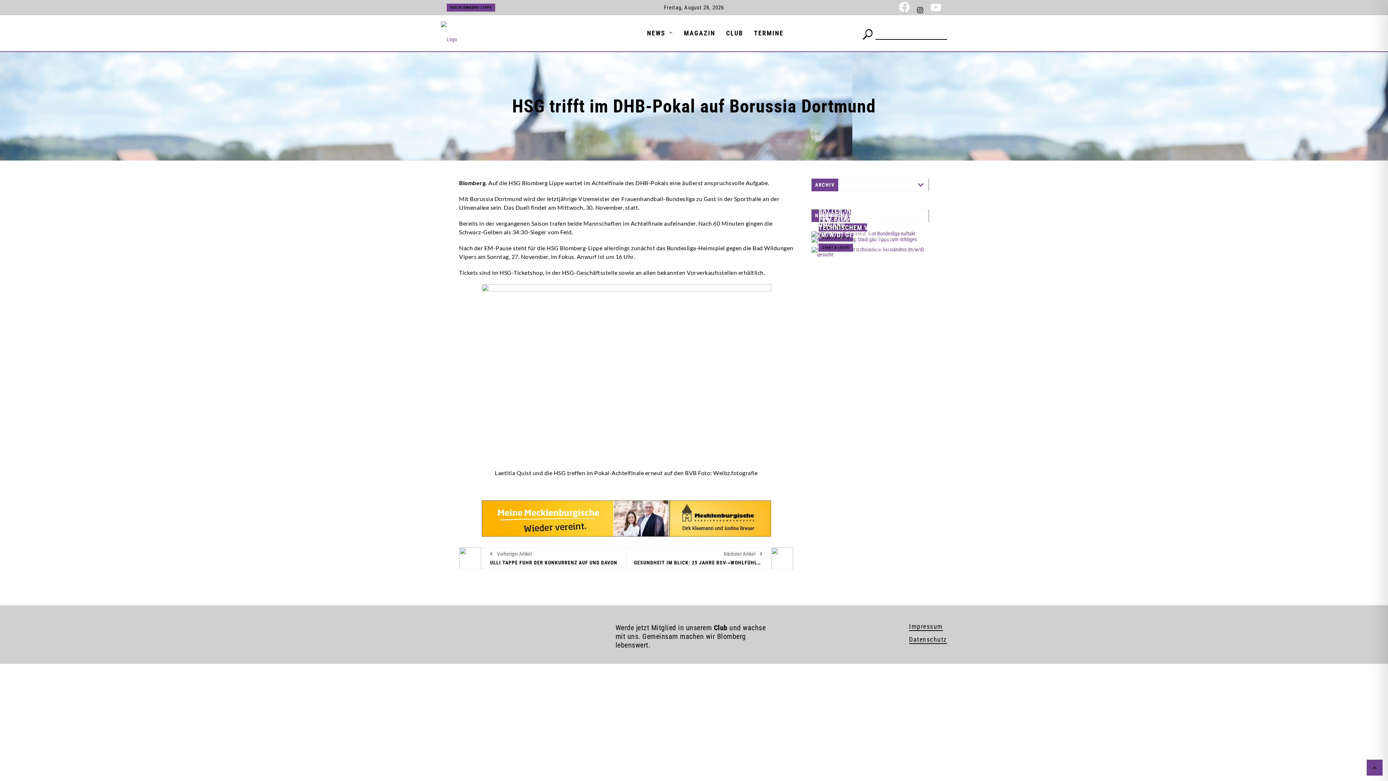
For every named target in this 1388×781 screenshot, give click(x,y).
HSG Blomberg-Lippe (471, 7)
